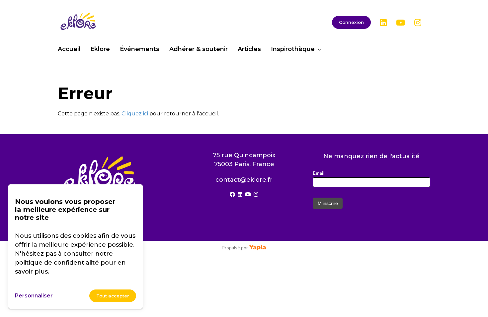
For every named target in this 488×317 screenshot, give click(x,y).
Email (319, 173)
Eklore (100, 49)
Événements (139, 49)
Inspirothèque (293, 49)
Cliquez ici (135, 113)
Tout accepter (112, 295)
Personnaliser (34, 295)
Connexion (351, 22)
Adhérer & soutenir (198, 49)
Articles (249, 49)
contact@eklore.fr (244, 179)
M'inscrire (328, 203)
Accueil (69, 49)
